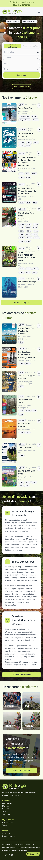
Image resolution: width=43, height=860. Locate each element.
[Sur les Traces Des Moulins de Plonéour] (21, 334)
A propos (6, 833)
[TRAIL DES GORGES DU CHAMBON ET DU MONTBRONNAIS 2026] (21, 260)
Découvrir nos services (21, 674)
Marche (5, 806)
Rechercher (21, 75)
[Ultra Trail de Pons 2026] (21, 225)
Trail (4, 811)
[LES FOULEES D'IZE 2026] (21, 476)
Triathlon (6, 814)
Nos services (7, 822)
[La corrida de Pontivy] (21, 429)
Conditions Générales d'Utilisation (14, 851)
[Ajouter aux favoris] (39, 105)
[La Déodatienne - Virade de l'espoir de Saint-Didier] (21, 192)
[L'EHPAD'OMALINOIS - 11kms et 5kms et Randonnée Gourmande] (21, 165)
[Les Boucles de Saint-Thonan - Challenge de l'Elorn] (21, 357)
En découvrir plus (21, 302)
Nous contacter (8, 836)
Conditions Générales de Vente (28, 847)
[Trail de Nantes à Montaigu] (21, 137)
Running (5, 809)
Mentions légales (8, 847)
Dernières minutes (20, 87)
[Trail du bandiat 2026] (21, 405)
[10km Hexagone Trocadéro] (21, 3)
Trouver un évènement (12, 46)
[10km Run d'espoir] (21, 453)
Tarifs (4, 825)
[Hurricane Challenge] (21, 287)
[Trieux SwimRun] (21, 113)
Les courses (7, 803)
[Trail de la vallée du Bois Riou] (21, 381)
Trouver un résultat (30, 46)
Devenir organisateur (21, 770)
